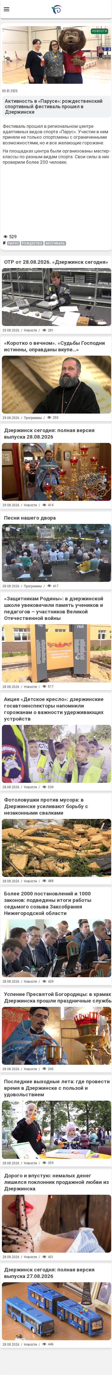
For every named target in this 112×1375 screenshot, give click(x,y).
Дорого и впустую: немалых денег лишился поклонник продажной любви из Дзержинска (56, 1182)
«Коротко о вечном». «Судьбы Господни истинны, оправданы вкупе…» (54, 346)
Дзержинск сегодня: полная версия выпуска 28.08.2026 (49, 433)
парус (13, 243)
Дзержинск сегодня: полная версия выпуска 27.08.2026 (49, 1273)
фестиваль (55, 243)
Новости (99, 31)
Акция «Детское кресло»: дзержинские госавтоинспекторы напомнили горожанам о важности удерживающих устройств (54, 709)
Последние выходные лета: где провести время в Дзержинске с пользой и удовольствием (57, 1088)
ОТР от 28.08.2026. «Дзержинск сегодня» (56, 262)
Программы (33, 418)
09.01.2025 (10, 91)
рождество (32, 243)
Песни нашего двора (30, 518)
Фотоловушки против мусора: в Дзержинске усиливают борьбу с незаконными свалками (46, 806)
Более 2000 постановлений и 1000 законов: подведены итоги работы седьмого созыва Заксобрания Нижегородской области (47, 903)
